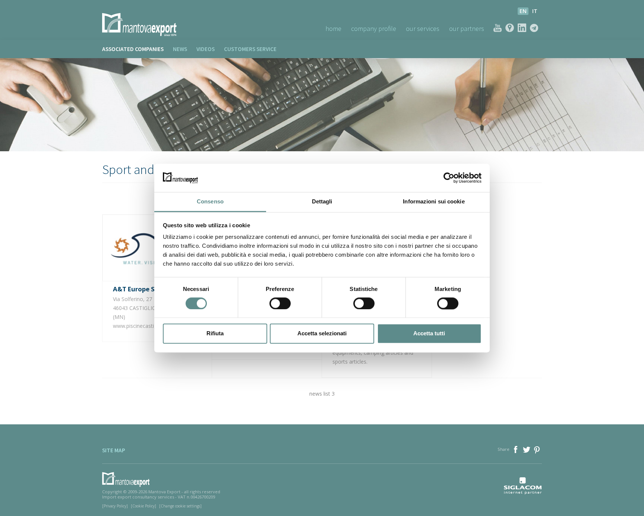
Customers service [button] (250, 49)
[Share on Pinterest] (537, 448)
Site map (113, 450)
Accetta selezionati (322, 333)
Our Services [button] (422, 28)
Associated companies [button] (133, 49)
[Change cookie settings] (180, 506)
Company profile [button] (373, 28)
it (534, 11)
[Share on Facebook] (516, 448)
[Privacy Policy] (115, 506)
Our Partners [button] (466, 28)
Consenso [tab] (210, 202)
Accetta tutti (429, 333)
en (523, 11)
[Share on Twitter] (527, 448)
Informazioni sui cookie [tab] (433, 202)
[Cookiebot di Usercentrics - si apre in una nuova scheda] (449, 177)
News (180, 49)
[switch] (280, 303)
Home (333, 28)
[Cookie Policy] (143, 506)
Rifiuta (215, 333)
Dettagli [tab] (322, 202)
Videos (205, 49)
